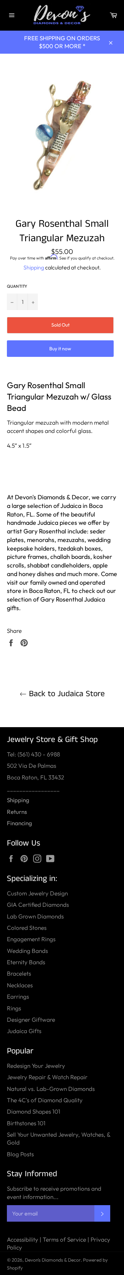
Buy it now (60, 349)
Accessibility (22, 1239)
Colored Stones (26, 927)
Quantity (17, 286)
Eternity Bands (26, 962)
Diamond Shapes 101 (33, 1111)
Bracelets (19, 973)
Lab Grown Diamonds (35, 916)
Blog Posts (20, 1154)
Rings (14, 1008)
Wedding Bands (27, 950)
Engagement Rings (31, 939)
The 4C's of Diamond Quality (45, 1100)
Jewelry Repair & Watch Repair (47, 1077)
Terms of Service (64, 1239)
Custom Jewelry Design (37, 893)
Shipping (33, 267)
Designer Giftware (31, 1019)
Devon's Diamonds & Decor (53, 1260)
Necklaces (20, 985)
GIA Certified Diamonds (38, 904)
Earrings (18, 996)
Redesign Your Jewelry (36, 1065)
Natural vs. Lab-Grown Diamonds (51, 1088)
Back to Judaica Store (66, 694)
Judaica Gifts (24, 1030)
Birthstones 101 (26, 1123)
